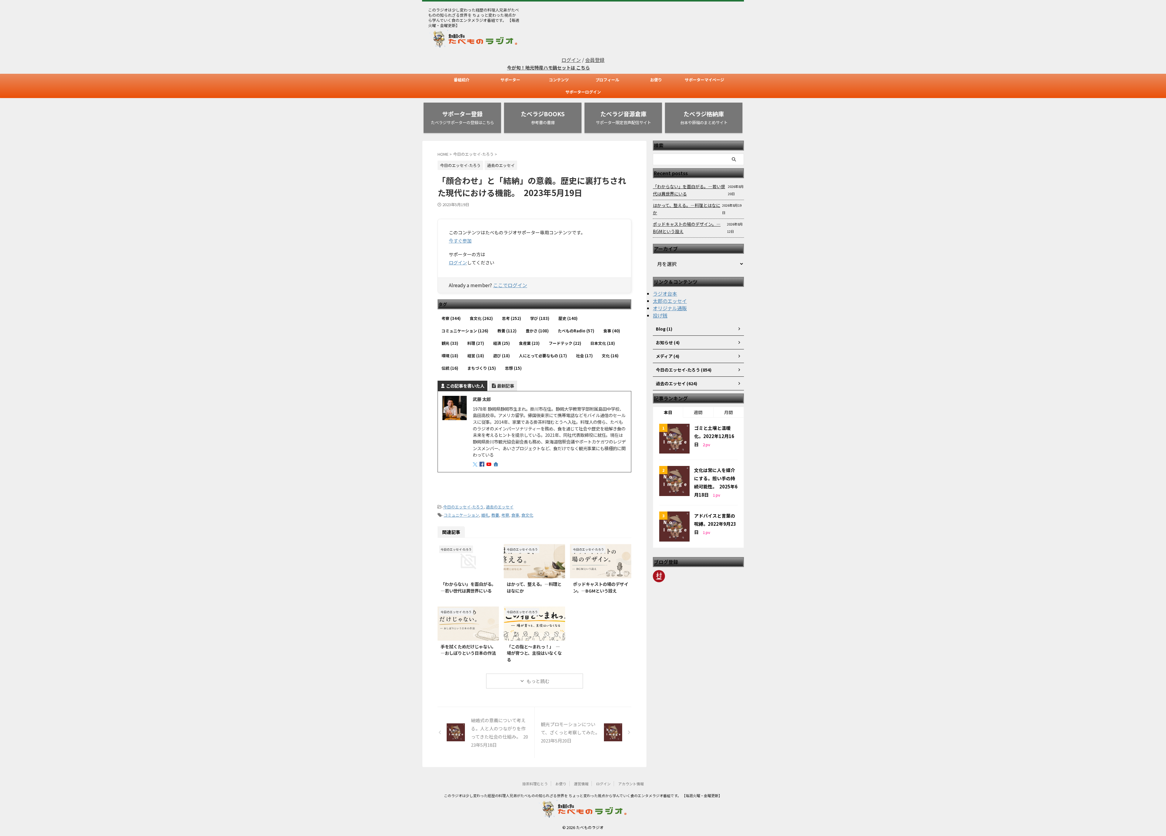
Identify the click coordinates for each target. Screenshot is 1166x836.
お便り (656, 80)
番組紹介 (461, 80)
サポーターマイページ (704, 80)
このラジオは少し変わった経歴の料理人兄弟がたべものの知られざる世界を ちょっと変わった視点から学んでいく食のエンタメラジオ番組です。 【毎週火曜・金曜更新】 (583, 795)
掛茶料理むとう (535, 783)
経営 (475, 356)
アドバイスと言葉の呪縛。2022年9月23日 (715, 523)
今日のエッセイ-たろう (463, 507)
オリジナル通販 (670, 308)
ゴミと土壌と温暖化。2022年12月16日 (714, 436)
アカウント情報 (631, 783)
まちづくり (481, 368)
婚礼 (485, 515)
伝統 (450, 368)
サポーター (510, 80)
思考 (511, 318)
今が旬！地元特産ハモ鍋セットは (515, 67)
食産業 (529, 343)
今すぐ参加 (460, 240)
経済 (501, 343)
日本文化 (602, 343)
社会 (584, 356)
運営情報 (581, 783)
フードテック (565, 343)
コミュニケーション (465, 331)
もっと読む (538, 681)
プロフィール (607, 80)
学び (539, 318)
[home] (496, 464)
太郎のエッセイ (670, 300)
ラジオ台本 (665, 293)
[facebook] (482, 464)
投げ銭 (660, 315)
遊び (501, 356)
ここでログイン (510, 285)
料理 (475, 343)
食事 (611, 331)
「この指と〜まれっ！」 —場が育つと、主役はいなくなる (534, 653)
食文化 (481, 318)
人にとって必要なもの (543, 356)
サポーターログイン (583, 92)
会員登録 (595, 59)
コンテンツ (559, 80)
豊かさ (537, 331)
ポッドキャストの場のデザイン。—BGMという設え (600, 587)
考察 (451, 318)
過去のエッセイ (499, 507)
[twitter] (476, 464)
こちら (556, 67)
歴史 (568, 318)
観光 (450, 343)
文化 (610, 356)
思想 (513, 368)
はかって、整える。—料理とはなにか (686, 209)
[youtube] (489, 464)
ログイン (571, 59)
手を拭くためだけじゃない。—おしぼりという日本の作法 (468, 649)
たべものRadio (576, 331)
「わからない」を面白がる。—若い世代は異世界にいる (468, 587)
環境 (450, 356)
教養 (507, 331)
